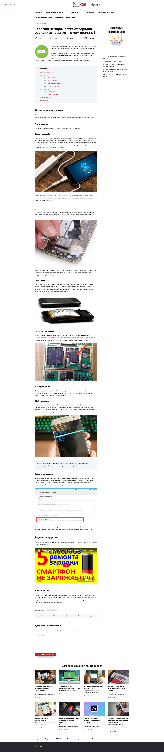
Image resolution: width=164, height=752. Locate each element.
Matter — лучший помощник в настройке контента (92, 720)
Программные (48, 89)
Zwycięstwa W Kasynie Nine (112, 61)
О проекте (38, 739)
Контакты (95, 739)
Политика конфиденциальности (78, 739)
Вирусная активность (54, 94)
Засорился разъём (53, 77)
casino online (59, 17)
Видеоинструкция (46, 97)
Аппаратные (47, 75)
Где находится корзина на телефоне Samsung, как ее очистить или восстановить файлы (118, 721)
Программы (90, 12)
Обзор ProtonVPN (65, 686)
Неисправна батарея (54, 83)
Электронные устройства (105, 12)
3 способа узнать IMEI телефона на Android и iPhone (116, 688)
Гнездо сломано (52, 80)
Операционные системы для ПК (55, 12)
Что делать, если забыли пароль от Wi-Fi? (93, 687)
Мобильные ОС (76, 12)
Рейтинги (38, 12)
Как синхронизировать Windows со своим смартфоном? (43, 688)
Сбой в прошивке (52, 91)
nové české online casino (43, 17)
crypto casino (70, 17)
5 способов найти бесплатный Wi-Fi (41, 719)
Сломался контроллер (54, 86)
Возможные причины (47, 72)
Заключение (44, 100)
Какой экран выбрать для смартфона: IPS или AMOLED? (69, 720)
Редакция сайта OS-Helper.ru (55, 739)
